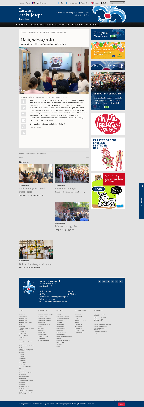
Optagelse (22, 370)
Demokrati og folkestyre (25, 366)
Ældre (21, 157)
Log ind (123, 400)
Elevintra (96, 3)
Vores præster (78, 326)
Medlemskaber (23, 316)
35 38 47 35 (72, 291)
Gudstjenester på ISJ (80, 320)
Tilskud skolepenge (24, 386)
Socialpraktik (59, 320)
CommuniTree (22, 331)
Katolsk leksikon (79, 332)
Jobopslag (22, 368)
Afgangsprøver (41, 332)
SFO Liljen (59, 314)
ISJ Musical (59, 344)
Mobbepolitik (59, 330)
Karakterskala (41, 338)
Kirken (76, 318)
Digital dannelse (60, 334)
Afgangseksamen (42, 334)
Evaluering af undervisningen (45, 314)
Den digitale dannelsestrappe (64, 336)
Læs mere (90, 404)
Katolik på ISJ (78, 328)
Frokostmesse (78, 324)
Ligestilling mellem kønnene (26, 390)
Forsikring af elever (61, 332)
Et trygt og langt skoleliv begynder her (25, 373)
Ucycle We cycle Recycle (25, 341)
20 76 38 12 (72, 294)
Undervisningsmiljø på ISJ (63, 340)
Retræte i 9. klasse (80, 330)
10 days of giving (23, 335)
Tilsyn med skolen (42, 316)
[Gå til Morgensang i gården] (72, 211)
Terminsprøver (41, 330)
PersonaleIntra (72, 3)
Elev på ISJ (48, 25)
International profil (98, 319)
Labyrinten (22, 326)
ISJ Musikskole (92, 25)
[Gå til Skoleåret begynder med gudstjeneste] (36, 173)
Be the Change (23, 333)
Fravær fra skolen (60, 328)
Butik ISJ (58, 346)
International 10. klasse (100, 317)
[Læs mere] (23, 132)
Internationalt (77, 25)
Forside (23, 32)
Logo (20, 324)
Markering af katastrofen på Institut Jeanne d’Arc (26, 350)
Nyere (87, 157)
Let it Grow (22, 337)
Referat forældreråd (24, 362)
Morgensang (78, 316)
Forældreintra (85, 3)
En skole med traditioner (62, 316)
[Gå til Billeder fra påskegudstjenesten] (36, 249)
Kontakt (21, 3)
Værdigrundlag (23, 318)
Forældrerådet (22, 358)
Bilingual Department (40, 3)
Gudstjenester (44, 32)
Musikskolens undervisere (100, 326)
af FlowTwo (117, 400)
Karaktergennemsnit (43, 336)
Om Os (22, 25)
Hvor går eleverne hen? (44, 340)
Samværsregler (60, 324)
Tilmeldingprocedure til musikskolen (99, 329)
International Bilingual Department (99, 314)
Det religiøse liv (61, 25)
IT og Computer (42, 328)
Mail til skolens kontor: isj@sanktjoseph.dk (53, 296)
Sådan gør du (22, 378)
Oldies (61, 3)
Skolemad (59, 322)
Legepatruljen (60, 342)
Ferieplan (58, 338)
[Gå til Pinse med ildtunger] (72, 173)
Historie (21, 343)
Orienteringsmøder (24, 376)
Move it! (21, 339)
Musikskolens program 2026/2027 (102, 324)
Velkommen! (22, 314)
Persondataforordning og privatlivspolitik (25, 393)
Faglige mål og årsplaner (44, 318)
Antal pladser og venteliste (26, 380)
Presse (28, 3)
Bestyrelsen (22, 352)
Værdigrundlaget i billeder (25, 322)
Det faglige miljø (34, 25)
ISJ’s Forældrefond (24, 388)
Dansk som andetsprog (44, 324)
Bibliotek (105, 3)
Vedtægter (22, 364)
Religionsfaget (41, 322)
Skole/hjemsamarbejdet (62, 318)
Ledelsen (21, 354)
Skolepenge (22, 382)
